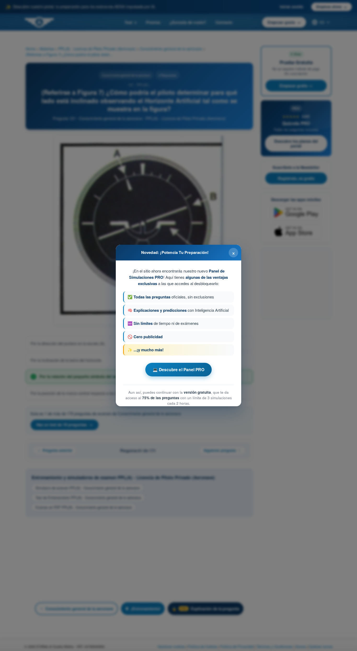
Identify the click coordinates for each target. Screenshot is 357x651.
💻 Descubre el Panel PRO (178, 369)
